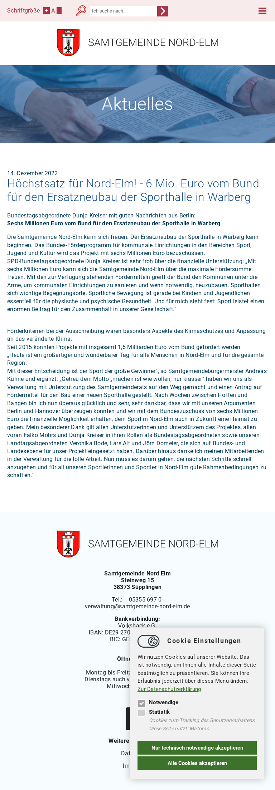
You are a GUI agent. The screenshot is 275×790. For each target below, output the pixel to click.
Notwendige (164, 702)
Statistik (159, 712)
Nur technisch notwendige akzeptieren (197, 748)
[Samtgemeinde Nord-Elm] (137, 54)
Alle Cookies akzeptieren (197, 763)
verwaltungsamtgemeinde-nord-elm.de (137, 606)
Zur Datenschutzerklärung (169, 689)
